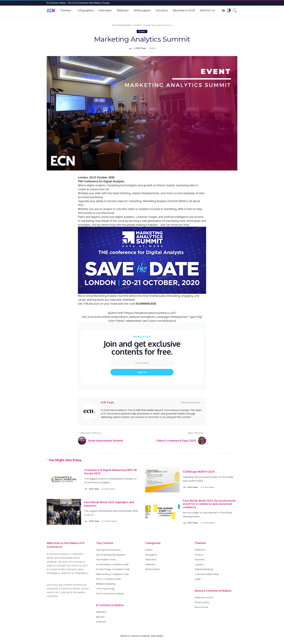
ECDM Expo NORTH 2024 (199, 471)
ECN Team (141, 48)
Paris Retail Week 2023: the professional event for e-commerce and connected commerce (209, 504)
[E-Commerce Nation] (51, 10)
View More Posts (190, 402)
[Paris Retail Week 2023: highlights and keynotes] (64, 512)
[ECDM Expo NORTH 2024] (162, 479)
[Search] (234, 10)
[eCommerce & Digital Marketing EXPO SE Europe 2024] (64, 479)
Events (142, 31)
